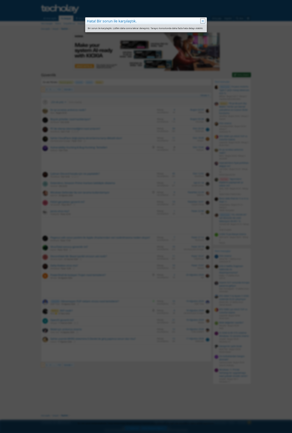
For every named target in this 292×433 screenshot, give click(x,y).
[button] (202, 21)
